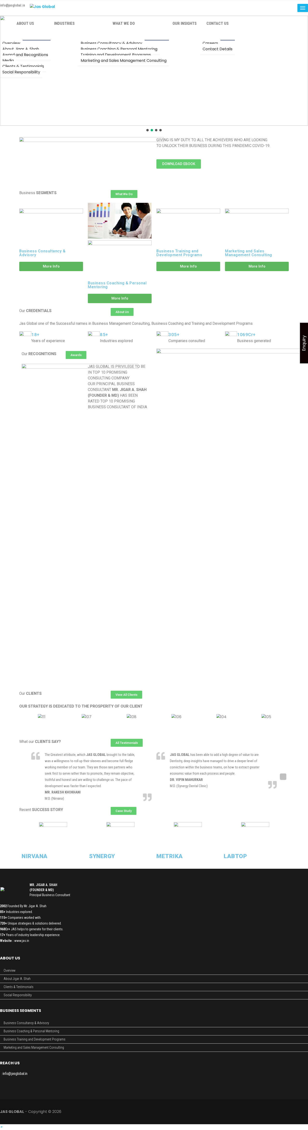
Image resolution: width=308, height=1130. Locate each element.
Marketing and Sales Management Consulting (248, 253)
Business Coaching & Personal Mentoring (117, 285)
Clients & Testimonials (18, 987)
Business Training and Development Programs (179, 253)
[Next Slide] (283, 776)
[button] (147, 130)
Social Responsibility (18, 995)
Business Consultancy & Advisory (42, 253)
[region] (154, 74)
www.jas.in (21, 941)
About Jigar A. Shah (17, 979)
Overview (9, 970)
